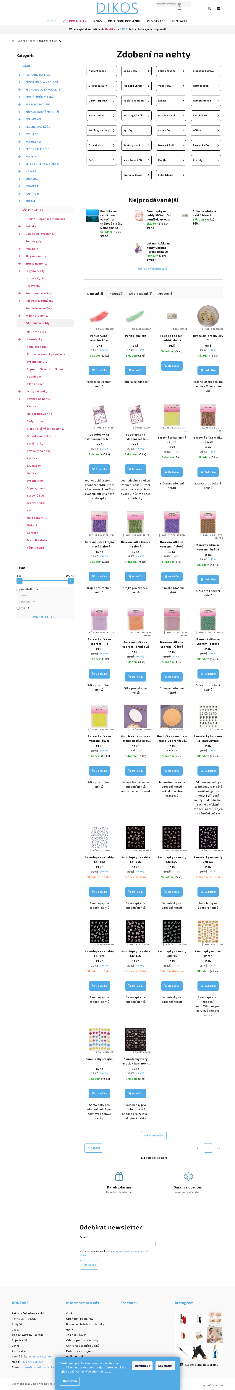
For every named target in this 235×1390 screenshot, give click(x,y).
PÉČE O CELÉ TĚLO (37, 149)
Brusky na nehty (36, 264)
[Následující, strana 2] (208, 1148)
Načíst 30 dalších (153, 1136)
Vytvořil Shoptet (213, 1385)
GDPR (69, 1330)
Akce (26, 595)
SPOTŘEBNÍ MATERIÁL (39, 97)
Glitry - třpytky (37, 391)
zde (107, 1372)
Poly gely (31, 249)
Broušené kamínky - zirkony (46, 354)
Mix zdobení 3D (37, 518)
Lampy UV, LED (35, 278)
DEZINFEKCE (33, 119)
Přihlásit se (89, 1265)
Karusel (32, 406)
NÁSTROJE (32, 194)
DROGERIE (32, 186)
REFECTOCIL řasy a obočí (42, 164)
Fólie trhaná (35, 548)
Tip (25, 608)
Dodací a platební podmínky (85, 1324)
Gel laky (30, 226)
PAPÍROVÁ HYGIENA (38, 104)
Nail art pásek (36, 332)
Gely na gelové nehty (40, 234)
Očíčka (31, 473)
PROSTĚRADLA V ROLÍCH (41, 82)
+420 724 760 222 (31, 1362)
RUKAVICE (31, 179)
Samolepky (35, 339)
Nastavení (70, 1381)
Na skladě (30, 589)
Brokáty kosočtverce (41, 436)
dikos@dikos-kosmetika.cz (40, 1367)
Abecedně (165, 294)
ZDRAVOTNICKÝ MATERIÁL (42, 112)
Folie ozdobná (37, 347)
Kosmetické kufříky (38, 308)
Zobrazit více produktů (152, 269)
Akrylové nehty (35, 256)
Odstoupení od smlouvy (82, 1340)
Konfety (32, 533)
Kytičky (32, 458)
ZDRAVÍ (30, 201)
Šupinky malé (36, 488)
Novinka (27, 602)
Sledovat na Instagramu (201, 1365)
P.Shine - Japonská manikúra (45, 219)
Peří (30, 510)
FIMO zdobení (36, 384)
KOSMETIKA (33, 142)
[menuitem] (52, 21)
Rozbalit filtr (43, 617)
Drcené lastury (37, 362)
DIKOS (123, 29)
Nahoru (95, 1148)
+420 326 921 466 (40, 1356)
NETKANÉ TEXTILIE (37, 75)
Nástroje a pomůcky (39, 301)
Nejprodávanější (140, 294)
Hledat (160, 11)
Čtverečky (34, 466)
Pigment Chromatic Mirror (45, 369)
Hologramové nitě (39, 414)
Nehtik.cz (111, 29)
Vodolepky (34, 377)
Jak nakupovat (76, 1335)
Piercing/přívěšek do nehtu (46, 429)
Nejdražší (116, 294)
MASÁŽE (30, 171)
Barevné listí (35, 496)
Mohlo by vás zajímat (80, 1351)
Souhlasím (165, 1366)
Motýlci (32, 525)
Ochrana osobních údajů (83, 1346)
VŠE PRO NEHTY (32, 210)
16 (218, 1148)
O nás (70, 1313)
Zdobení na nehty (37, 323)
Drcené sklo (35, 481)
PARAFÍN (31, 156)
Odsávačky (32, 286)
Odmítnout (142, 1366)
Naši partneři (75, 1356)
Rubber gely (33, 241)
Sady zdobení (36, 421)
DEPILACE (31, 134)
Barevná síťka (36, 503)
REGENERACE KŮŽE (37, 127)
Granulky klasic (37, 540)
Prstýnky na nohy (39, 451)
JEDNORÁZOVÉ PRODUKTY (43, 90)
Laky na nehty (35, 271)
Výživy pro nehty (36, 316)
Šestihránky (35, 444)
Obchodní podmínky (79, 1319)
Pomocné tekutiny (38, 293)
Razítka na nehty (38, 399)
